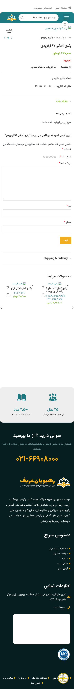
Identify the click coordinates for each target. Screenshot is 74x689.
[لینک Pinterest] (45, 86)
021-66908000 (37, 459)
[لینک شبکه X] (49, 86)
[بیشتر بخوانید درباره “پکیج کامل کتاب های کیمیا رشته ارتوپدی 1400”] (43, 293)
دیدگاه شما (65, 163)
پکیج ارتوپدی (46, 38)
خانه (69, 38)
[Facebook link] (54, 86)
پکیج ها (60, 38)
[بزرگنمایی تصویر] (65, 24)
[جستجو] (22, 17)
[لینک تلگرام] (36, 86)
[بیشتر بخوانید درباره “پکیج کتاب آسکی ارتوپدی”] (7, 293)
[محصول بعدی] (4, 38)
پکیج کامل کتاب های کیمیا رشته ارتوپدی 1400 (54, 290)
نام (68, 206)
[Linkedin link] (40, 86)
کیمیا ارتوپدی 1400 (55, 298)
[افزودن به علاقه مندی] (43, 287)
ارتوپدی (48, 295)
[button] (66, 17)
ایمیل (67, 222)
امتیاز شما (65, 156)
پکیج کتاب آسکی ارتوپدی (19, 288)
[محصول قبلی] (11, 38)
